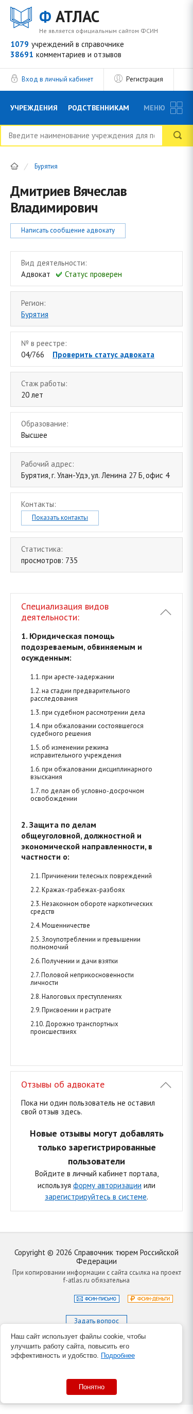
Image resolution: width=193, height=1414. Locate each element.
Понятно (91, 1387)
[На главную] (14, 166)
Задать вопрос (96, 1321)
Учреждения (34, 107)
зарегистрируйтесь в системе (96, 1197)
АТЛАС (69, 17)
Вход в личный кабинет (57, 79)
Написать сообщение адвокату (68, 230)
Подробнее (118, 1355)
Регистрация (144, 79)
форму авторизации (107, 1185)
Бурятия (46, 167)
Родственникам (98, 107)
